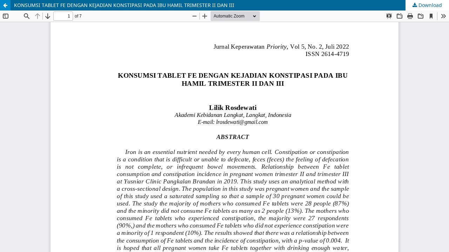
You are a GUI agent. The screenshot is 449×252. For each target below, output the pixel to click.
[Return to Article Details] (5, 5)
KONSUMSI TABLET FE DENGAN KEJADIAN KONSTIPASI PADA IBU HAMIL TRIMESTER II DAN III (124, 5)
